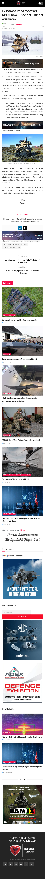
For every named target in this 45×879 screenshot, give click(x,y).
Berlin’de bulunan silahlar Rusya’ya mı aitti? (19, 319)
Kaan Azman (18, 25)
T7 (19, 248)
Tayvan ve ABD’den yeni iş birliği (15, 479)
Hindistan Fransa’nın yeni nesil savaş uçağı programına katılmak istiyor (19, 399)
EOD (4, 244)
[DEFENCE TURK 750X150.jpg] (22, 124)
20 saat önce (7, 362)
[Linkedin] (20, 228)
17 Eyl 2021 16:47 (10, 28)
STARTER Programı (9, 248)
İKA (9, 244)
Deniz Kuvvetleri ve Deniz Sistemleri (17, 474)
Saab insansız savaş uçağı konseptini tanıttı (19, 359)
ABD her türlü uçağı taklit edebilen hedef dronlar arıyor (22, 737)
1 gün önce (6, 443)
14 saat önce (7, 323)
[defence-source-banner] (22, 235)
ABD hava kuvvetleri (15, 241)
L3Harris (24, 244)
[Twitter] (25, 228)
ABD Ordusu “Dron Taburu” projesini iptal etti (21, 440)
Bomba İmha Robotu (32, 241)
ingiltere (16, 244)
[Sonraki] (24, 779)
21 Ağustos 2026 (8, 772)
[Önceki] (20, 779)
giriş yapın (23, 530)
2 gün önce (6, 482)
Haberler (6, 354)
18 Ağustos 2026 (8, 740)
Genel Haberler (9, 315)
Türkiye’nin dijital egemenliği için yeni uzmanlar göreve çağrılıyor (22, 767)
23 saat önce (7, 404)
